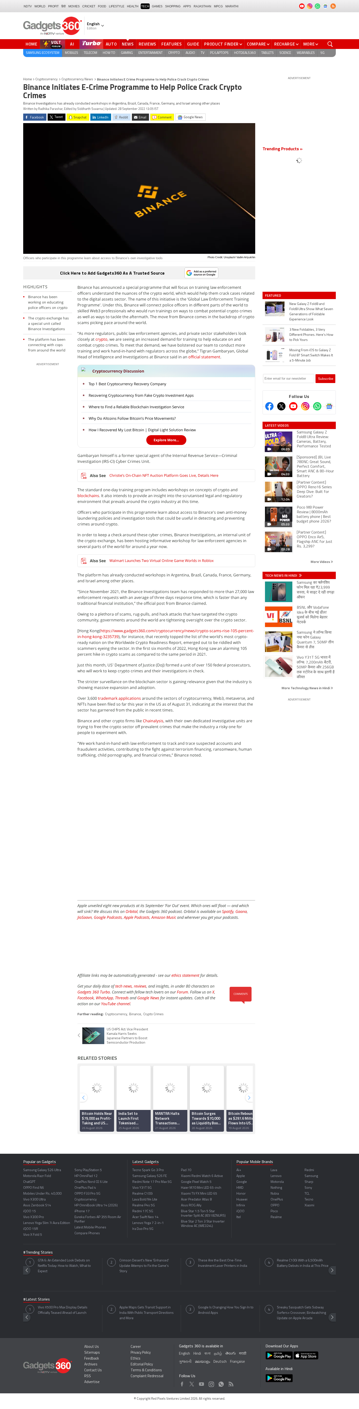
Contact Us (93, 1370)
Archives (90, 1364)
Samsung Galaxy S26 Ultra (42, 1170)
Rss (230, 1383)
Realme (276, 1217)
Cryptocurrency (46, 79)
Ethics (135, 1359)
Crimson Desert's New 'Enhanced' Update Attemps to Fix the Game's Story (144, 1266)
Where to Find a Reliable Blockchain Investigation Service (136, 406)
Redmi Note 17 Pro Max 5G (152, 1182)
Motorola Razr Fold (37, 1176)
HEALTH (132, 6)
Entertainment (150, 53)
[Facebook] (269, 406)
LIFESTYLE (116, 6)
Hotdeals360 (245, 53)
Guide (193, 44)
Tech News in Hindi (281, 575)
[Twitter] (281, 406)
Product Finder (221, 44)
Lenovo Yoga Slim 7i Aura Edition (46, 1223)
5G (322, 53)
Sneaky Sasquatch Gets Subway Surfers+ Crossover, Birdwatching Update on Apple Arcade (301, 1313)
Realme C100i (142, 1194)
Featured (273, 295)
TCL (307, 1194)
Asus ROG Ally (191, 1205)
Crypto (174, 53)
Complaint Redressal (147, 1376)
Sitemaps (92, 1353)
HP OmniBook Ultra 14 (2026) (96, 1205)
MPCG (218, 6)
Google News (148, 998)
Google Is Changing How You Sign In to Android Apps (225, 1310)
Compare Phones (87, 1233)
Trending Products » (283, 149)
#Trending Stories (38, 1253)
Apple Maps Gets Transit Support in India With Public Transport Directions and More (146, 1313)
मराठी (242, 1354)
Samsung (311, 1176)
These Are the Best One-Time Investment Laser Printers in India (222, 1263)
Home (31, 44)
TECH (145, 6)
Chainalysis (153, 720)
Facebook (85, 998)
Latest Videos (277, 425)
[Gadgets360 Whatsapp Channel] (317, 406)
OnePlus (277, 1199)
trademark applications (119, 698)
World (39, 6)
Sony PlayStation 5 (88, 1170)
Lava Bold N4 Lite (144, 1199)
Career (136, 1347)
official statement (204, 357)
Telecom (90, 53)
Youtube (202, 1383)
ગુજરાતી (185, 1362)
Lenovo (276, 1176)
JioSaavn (84, 917)
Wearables (306, 53)
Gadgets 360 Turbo (93, 992)
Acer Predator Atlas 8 (196, 1199)
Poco (274, 1211)
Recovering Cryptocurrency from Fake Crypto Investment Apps (141, 395)
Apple (240, 1176)
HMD (239, 1188)
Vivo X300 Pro (33, 1217)
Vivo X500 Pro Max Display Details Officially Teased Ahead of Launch (62, 1310)
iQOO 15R (30, 1229)
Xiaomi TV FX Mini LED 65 (199, 1194)
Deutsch (220, 1362)
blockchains (88, 495)
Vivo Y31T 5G (142, 1188)
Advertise (92, 1382)
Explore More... (166, 440)
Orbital (131, 911)
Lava (274, 1170)
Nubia (275, 1194)
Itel (238, 1217)
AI (72, 44)
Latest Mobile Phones (90, 1227)
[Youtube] (293, 406)
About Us (91, 1347)
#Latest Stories (36, 1300)
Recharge (284, 44)
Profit (53, 6)
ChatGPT (29, 1182)
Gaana (241, 911)
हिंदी (63, 6)
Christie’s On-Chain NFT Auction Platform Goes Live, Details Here (163, 475)
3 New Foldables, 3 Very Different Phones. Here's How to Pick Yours (311, 335)
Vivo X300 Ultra (34, 1199)
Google (241, 1182)
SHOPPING (172, 6)
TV (202, 53)
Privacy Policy (141, 1353)
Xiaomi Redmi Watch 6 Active (202, 1176)
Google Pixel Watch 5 (196, 1182)
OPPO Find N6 (33, 1188)
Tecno (309, 1199)
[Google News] (329, 406)
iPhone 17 (82, 1211)
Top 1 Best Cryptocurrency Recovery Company (127, 383)
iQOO (240, 1211)
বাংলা (207, 1354)
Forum (182, 992)
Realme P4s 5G (143, 1205)
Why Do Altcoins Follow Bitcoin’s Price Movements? (132, 418)
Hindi (197, 1354)
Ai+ (238, 1170)
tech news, (124, 986)
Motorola (277, 1182)
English (184, 1354)
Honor (241, 1194)
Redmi (309, 1170)
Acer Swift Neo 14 (145, 1217)
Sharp (309, 1182)
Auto (111, 44)
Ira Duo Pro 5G (142, 1229)
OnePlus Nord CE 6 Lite (91, 1182)
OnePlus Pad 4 (85, 1188)
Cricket (88, 6)
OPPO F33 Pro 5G (87, 1194)
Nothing (276, 1188)
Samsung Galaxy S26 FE (149, 1176)
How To (109, 53)
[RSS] (333, 6)
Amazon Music (163, 917)
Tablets (267, 53)
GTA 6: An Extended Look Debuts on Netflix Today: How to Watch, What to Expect (64, 1266)
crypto (101, 339)
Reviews (147, 44)
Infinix (240, 1205)
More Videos (321, 561)
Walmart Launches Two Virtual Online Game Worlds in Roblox (161, 560)
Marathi (231, 6)
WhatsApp (104, 998)
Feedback (91, 1359)
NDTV (28, 6)
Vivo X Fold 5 (32, 1235)
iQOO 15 (29, 1211)
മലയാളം (202, 1362)
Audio (190, 53)
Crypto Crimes (153, 1014)
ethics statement (185, 975)
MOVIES (74, 6)
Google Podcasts (108, 917)
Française (237, 1362)
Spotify (227, 911)
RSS (87, 1376)
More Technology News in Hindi (306, 687)
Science (285, 53)
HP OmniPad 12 (85, 1176)
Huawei (241, 1199)
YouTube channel (115, 1003)
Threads (122, 998)
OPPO (275, 1205)
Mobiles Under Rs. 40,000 (42, 1194)
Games (157, 6)
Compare (256, 44)
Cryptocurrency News (77, 79)
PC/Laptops (219, 53)
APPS (187, 6)
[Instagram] (305, 406)
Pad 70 (186, 1170)
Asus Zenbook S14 (37, 1205)
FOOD (102, 6)
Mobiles (71, 53)
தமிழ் (218, 1354)
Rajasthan (202, 6)
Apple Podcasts (136, 917)
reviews (140, 986)
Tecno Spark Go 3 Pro (148, 1170)
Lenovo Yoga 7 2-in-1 (148, 1223)
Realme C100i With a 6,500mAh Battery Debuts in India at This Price (302, 1263)
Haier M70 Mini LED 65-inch (201, 1188)
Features (171, 44)
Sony (308, 1188)
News (128, 44)
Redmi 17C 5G (142, 1211)
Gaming (127, 53)
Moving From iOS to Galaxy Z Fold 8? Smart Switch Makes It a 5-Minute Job (311, 355)
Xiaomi (309, 1205)
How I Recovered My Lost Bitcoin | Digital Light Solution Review (142, 429)
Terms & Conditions (146, 1370)
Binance (135, 1014)
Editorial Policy (142, 1364)
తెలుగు (230, 1353)
